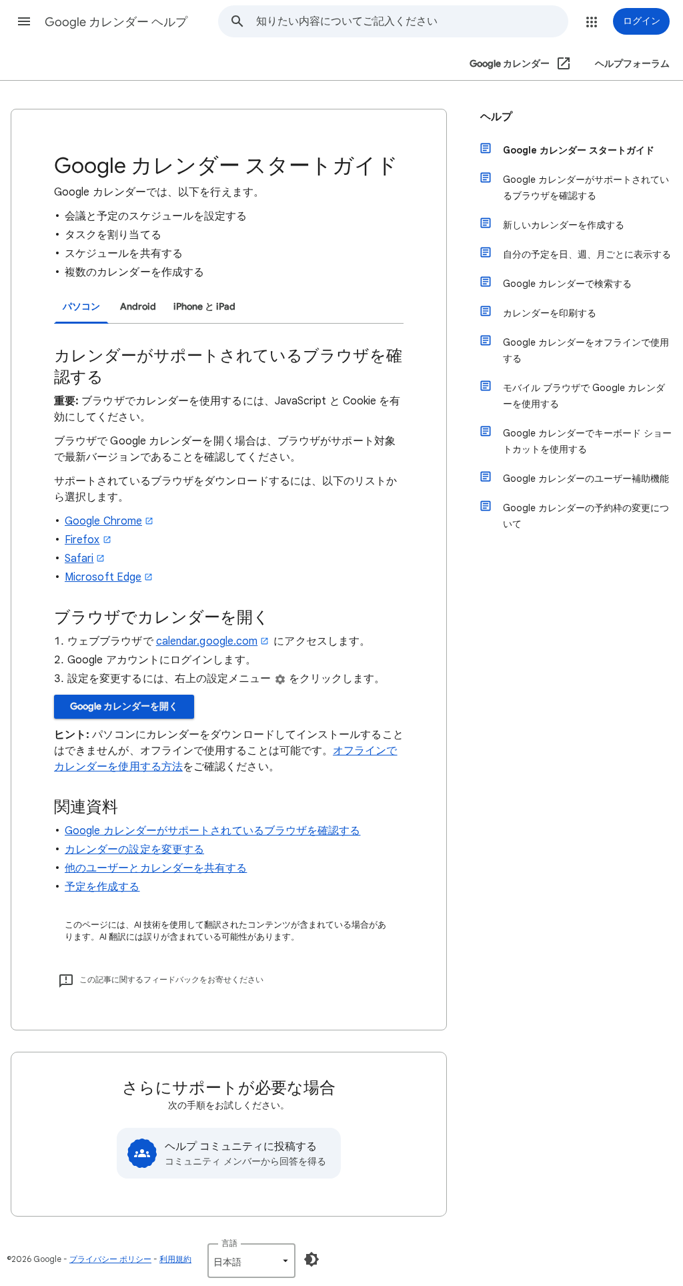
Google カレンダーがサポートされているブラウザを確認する (212, 831)
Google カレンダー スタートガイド (578, 150)
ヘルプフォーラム (632, 63)
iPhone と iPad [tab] (204, 306)
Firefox (82, 540)
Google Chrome (103, 521)
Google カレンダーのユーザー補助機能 (586, 478)
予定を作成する (102, 887)
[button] (24, 21)
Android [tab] (138, 306)
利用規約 (175, 1259)
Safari (79, 558)
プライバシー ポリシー (110, 1259)
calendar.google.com (207, 641)
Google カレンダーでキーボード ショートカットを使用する (587, 441)
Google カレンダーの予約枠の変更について (586, 516)
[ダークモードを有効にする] (311, 1259)
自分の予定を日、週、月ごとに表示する (587, 254)
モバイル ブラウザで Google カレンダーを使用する (584, 396)
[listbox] (251, 1260)
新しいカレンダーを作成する (563, 225)
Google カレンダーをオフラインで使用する (586, 350)
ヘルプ (496, 116)
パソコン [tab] (81, 306)
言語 (229, 1243)
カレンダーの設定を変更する (134, 849)
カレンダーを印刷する (549, 313)
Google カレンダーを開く (124, 706)
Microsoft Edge (103, 577)
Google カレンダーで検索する (567, 284)
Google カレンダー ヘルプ (116, 22)
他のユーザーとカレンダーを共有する (156, 868)
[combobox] (412, 21)
